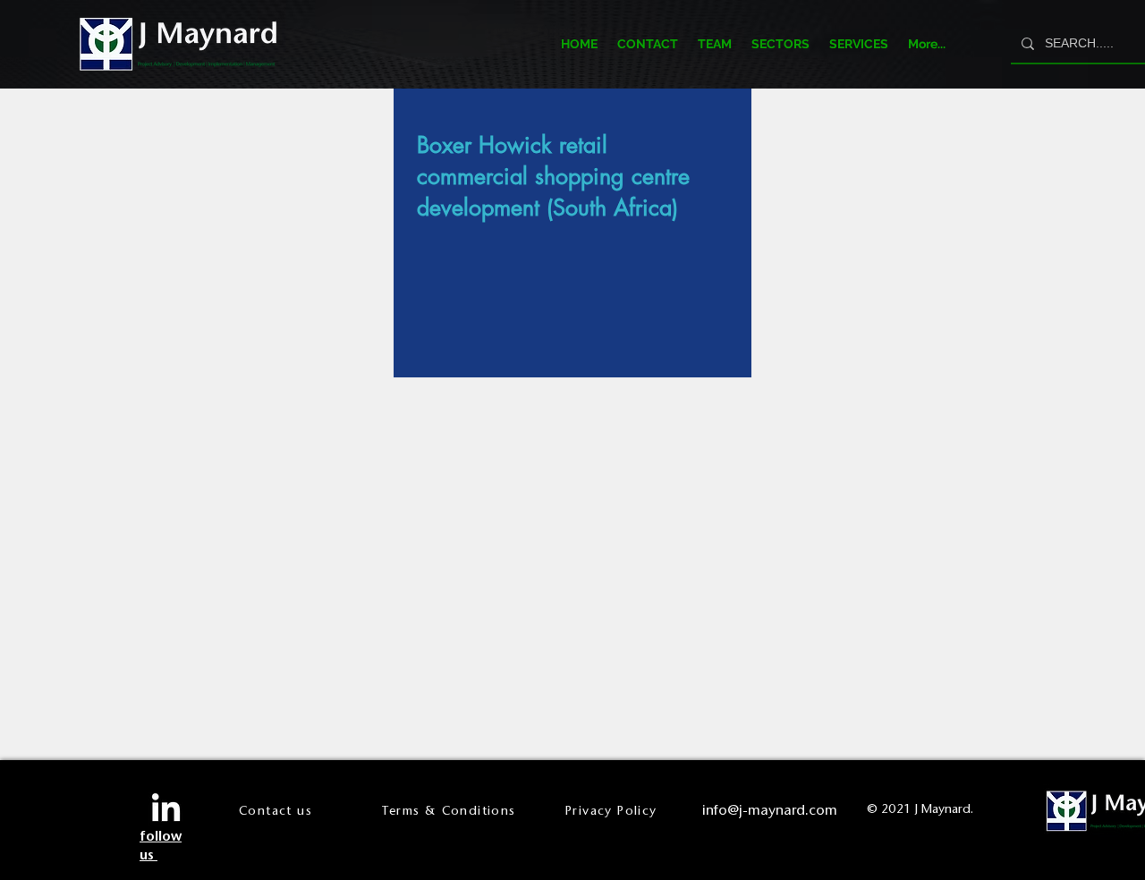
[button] (780, 44)
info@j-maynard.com (769, 809)
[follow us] (165, 809)
